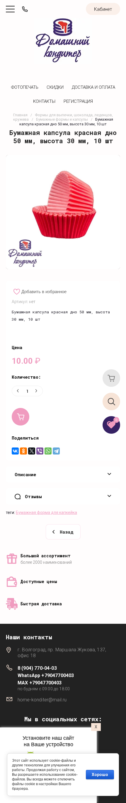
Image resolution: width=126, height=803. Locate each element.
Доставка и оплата (93, 87)
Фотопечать (24, 87)
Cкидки (55, 87)
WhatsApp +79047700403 (46, 675)
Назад (66, 532)
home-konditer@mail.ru (42, 700)
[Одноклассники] (23, 451)
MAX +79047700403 (40, 683)
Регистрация (78, 101)
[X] (31, 451)
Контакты (44, 101)
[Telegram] (56, 451)
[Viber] (39, 451)
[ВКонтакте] (15, 451)
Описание (25, 474)
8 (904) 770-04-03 (37, 668)
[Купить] (20, 417)
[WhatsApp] (48, 451)
